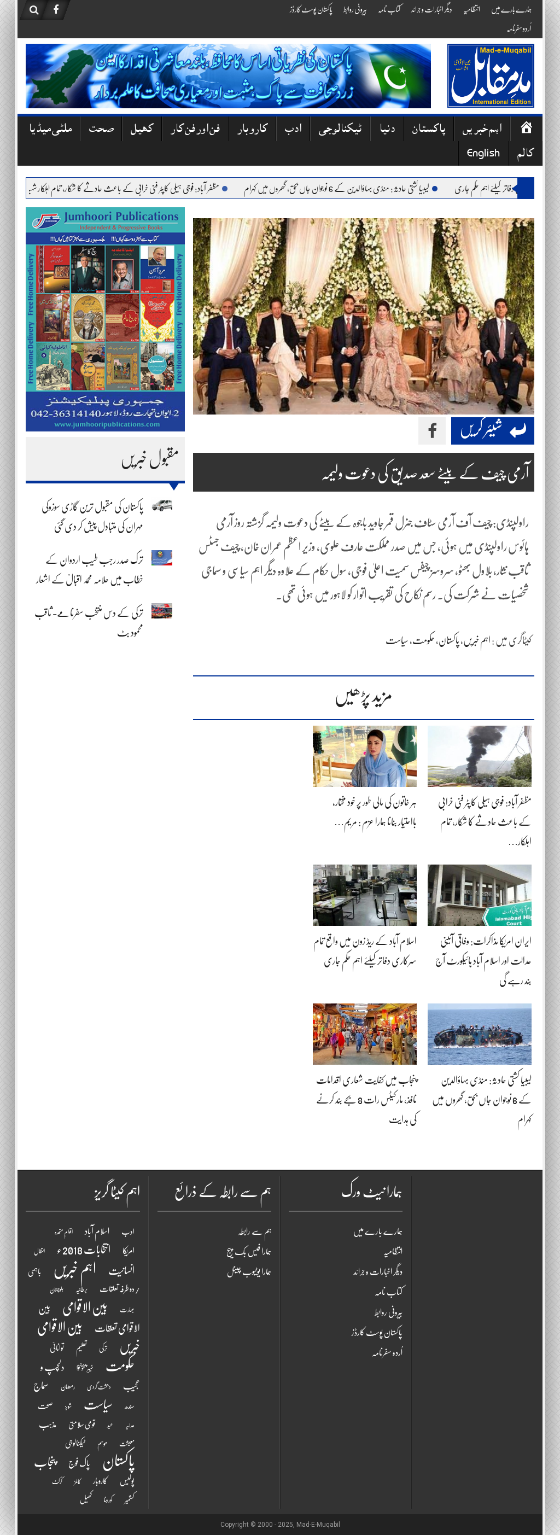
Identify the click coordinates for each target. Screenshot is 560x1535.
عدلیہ (130, 1425)
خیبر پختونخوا (85, 1368)
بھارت (127, 1309)
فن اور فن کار (195, 129)
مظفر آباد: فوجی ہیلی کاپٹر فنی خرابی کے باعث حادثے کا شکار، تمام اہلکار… (485, 822)
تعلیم (81, 1348)
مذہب (47, 1424)
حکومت (423, 640)
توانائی (57, 1348)
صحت (101, 129)
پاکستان (428, 129)
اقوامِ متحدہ (64, 1232)
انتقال (39, 1251)
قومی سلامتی (81, 1424)
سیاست (397, 640)
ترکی (103, 1348)
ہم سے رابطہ (254, 1231)
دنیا (387, 129)
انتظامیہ (471, 9)
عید (110, 1425)
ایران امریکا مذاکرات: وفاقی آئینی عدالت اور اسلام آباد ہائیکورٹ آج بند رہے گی (483, 961)
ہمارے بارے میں (511, 9)
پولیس (127, 1481)
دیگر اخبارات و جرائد (431, 9)
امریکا (128, 1250)
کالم (525, 154)
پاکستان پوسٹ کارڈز (311, 9)
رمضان (68, 1387)
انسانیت (121, 1270)
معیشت (127, 1443)
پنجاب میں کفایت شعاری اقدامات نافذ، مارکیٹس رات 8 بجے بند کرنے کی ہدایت (366, 1100)
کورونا (108, 1500)
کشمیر (130, 1500)
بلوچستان (56, 1289)
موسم (102, 1443)
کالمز (77, 1481)
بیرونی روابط (355, 9)
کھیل (142, 129)
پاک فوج (79, 1463)
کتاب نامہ (389, 9)
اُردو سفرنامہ (519, 28)
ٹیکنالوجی (340, 129)
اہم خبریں (482, 129)
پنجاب (45, 1462)
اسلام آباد (97, 1231)
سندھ (130, 1406)
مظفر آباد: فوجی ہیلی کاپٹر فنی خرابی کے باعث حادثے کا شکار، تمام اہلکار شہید (153, 188)
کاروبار (252, 129)
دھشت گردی (99, 1387)
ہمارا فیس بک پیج (248, 1252)
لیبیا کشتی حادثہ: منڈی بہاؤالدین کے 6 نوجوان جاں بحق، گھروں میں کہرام (367, 188)
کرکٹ (57, 1481)
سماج (41, 1385)
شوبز (68, 1406)
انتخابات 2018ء (83, 1249)
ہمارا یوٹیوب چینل (249, 1272)
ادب (293, 129)
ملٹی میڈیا (50, 129)
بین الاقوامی (85, 1307)
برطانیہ (81, 1289)
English (483, 154)
